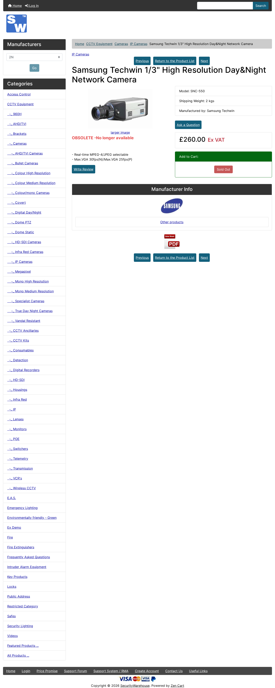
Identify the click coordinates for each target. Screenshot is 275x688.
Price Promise (47, 671)
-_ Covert (16, 203)
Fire (10, 537)
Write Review (83, 169)
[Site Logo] (137, 23)
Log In (33, 6)
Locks (11, 587)
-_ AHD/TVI (16, 124)
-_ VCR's (14, 478)
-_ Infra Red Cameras (25, 252)
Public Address (18, 596)
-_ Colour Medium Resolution (31, 183)
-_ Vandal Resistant (23, 321)
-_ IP (11, 409)
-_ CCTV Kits (18, 340)
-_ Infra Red (17, 399)
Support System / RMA (110, 671)
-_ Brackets (16, 134)
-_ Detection (17, 360)
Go (34, 68)
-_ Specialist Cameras (25, 301)
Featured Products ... (23, 646)
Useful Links (198, 671)
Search (260, 6)
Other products (171, 222)
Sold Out (223, 169)
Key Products (17, 577)
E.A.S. (11, 498)
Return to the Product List (174, 61)
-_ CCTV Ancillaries (23, 331)
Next (204, 61)
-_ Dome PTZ (19, 222)
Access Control (19, 94)
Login (26, 671)
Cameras (121, 44)
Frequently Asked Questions (28, 557)
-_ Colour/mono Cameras (28, 193)
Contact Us (174, 671)
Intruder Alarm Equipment (26, 567)
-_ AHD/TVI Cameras (25, 153)
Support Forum (75, 671)
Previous (142, 61)
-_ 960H (14, 114)
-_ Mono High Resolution (28, 281)
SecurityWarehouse (135, 686)
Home (17, 6)
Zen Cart (177, 686)
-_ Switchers (17, 449)
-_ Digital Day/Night (24, 212)
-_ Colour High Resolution (28, 173)
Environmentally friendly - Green (32, 518)
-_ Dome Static (20, 232)
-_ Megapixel (19, 271)
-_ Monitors (17, 429)
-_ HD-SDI (16, 380)
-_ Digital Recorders (23, 370)
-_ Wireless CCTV (21, 488)
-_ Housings (17, 390)
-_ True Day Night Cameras (30, 311)
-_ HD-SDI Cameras (24, 242)
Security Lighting (20, 626)
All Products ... (18, 655)
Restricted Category (22, 606)
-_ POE (13, 439)
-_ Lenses (15, 419)
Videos (12, 636)
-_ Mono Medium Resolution (30, 291)
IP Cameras (138, 44)
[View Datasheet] (172, 242)
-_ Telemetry (17, 459)
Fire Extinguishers (20, 547)
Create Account (147, 671)
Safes (11, 616)
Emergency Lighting (22, 508)
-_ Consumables (20, 350)
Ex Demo (14, 527)
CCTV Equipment (99, 44)
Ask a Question (188, 125)
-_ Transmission (20, 468)
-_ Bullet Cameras (22, 163)
